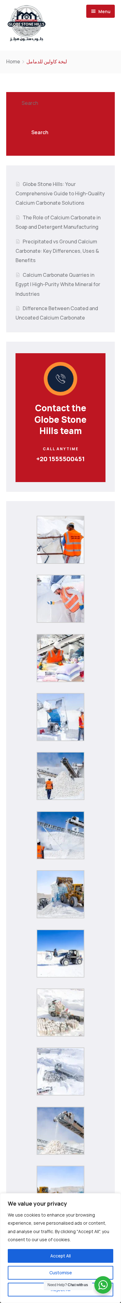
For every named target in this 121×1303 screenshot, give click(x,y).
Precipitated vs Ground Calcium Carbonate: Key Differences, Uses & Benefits (57, 251)
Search (30, 103)
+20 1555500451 (60, 459)
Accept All (60, 1256)
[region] (60, 1248)
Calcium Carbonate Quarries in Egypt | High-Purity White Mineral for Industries (58, 284)
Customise (60, 1273)
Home (13, 61)
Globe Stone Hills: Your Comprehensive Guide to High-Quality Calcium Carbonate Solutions (60, 194)
